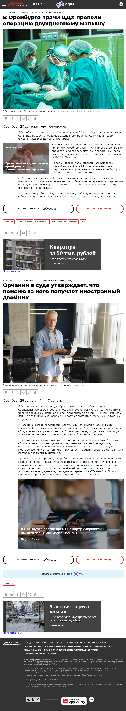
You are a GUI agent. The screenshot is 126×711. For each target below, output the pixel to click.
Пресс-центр (56, 643)
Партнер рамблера (50, 699)
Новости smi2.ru (13, 271)
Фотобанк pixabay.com (88, 111)
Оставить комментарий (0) (100, 209)
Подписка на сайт (32, 646)
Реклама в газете (32, 650)
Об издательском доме (35, 643)
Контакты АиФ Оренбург (80, 646)
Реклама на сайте (103, 646)
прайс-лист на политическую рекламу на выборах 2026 (71, 650)
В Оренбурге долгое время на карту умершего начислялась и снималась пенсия (60, 531)
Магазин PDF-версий (55, 646)
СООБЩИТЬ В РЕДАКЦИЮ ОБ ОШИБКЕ (40, 654)
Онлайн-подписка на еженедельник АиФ (86, 643)
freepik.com (79, 385)
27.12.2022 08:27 (10, 12)
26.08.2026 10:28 (10, 280)
